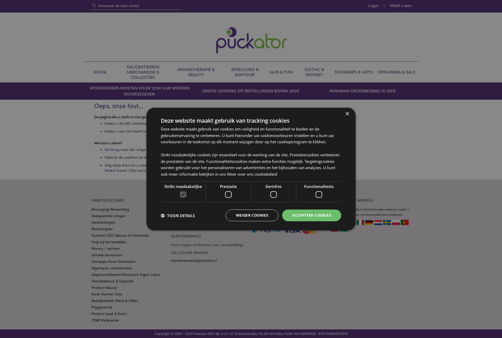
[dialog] (251, 169)
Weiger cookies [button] (252, 215)
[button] (178, 215)
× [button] (347, 114)
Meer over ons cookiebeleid (252, 174)
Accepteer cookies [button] (311, 215)
